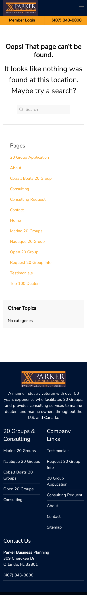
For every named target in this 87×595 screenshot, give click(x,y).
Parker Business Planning (26, 503)
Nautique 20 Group (27, 217)
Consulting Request (28, 174)
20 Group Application (29, 132)
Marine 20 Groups (26, 206)
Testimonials (21, 248)
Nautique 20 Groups (21, 412)
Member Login (22, 20)
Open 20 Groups (18, 439)
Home (15, 195)
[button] (81, 8)
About (15, 143)
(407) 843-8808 (18, 526)
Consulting (19, 164)
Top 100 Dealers (25, 259)
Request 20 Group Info (31, 238)
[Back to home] (20, 8)
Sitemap (54, 478)
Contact (17, 185)
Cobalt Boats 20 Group (31, 153)
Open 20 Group (24, 227)
